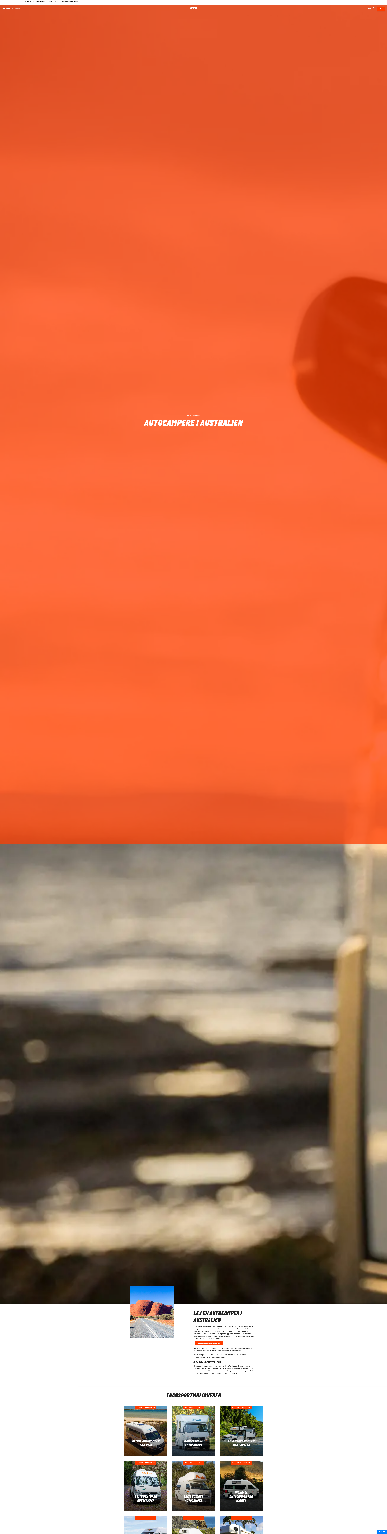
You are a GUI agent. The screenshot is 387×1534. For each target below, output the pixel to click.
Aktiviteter (16, 8)
